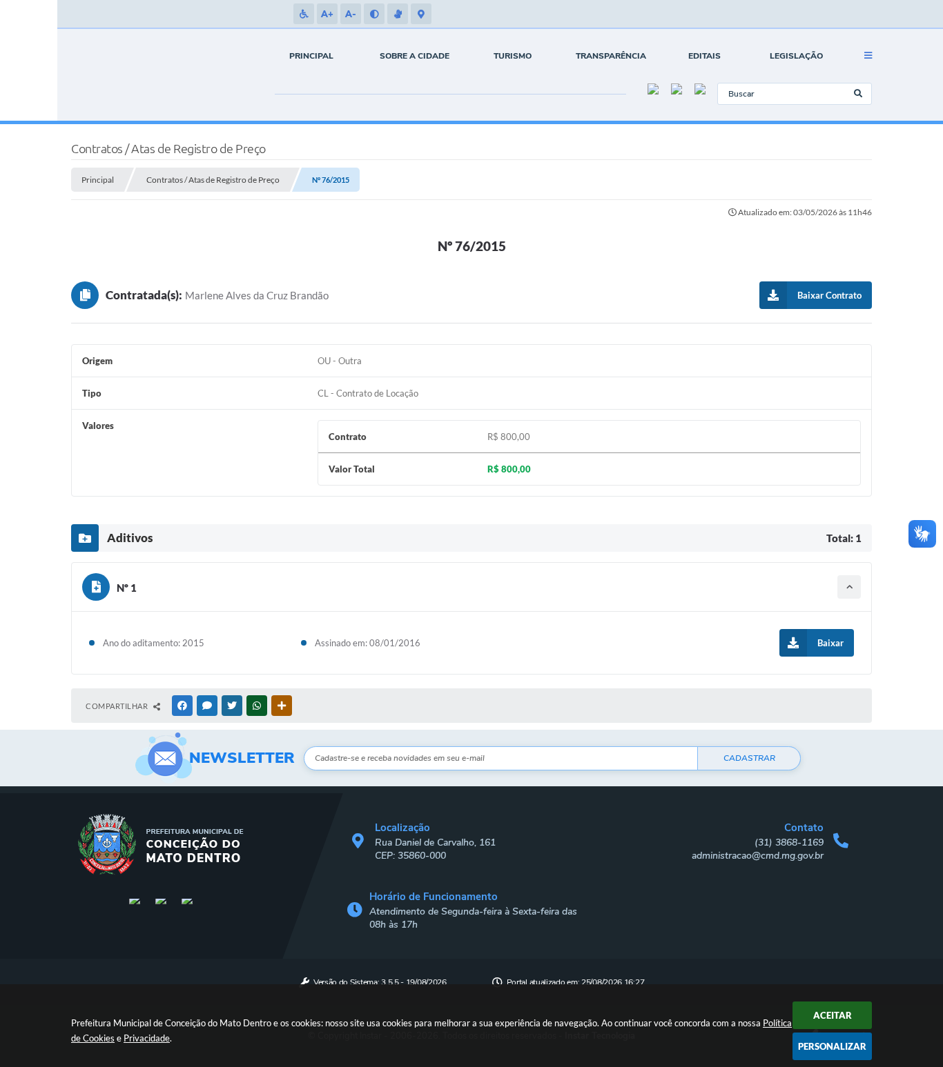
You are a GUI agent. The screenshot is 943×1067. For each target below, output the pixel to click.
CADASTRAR (749, 758)
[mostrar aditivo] (849, 587)
